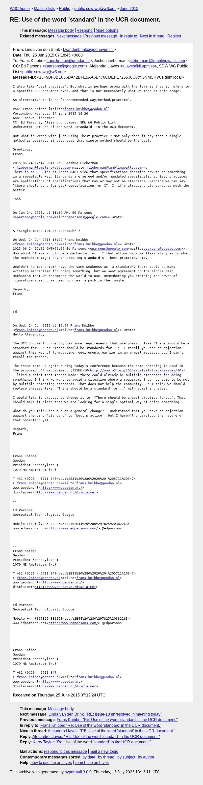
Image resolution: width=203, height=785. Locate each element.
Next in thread (152, 36)
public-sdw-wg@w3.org (95, 8)
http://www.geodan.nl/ (61, 487)
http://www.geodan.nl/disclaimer (65, 492)
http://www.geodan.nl (60, 681)
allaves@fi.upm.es (138, 66)
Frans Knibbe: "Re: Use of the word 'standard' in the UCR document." (117, 720)
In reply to (128, 36)
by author (146, 757)
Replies (174, 36)
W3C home (20, 8)
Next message (69, 36)
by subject (126, 757)
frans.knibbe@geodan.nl (68, 61)
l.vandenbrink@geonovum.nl (88, 49)
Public (64, 8)
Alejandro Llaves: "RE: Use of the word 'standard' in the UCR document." (111, 731)
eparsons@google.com (65, 66)
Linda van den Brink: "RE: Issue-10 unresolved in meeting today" (105, 714)
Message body (61, 30)
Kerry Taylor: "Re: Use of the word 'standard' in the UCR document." (92, 742)
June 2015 (129, 8)
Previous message (100, 36)
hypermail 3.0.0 (78, 772)
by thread (106, 757)
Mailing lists (44, 8)
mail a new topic (104, 751)
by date (88, 757)
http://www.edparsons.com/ (73, 528)
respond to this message (65, 751)
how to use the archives (51, 762)
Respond (84, 30)
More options (107, 30)
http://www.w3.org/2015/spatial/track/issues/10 (135, 370)
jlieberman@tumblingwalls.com (157, 61)
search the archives (92, 762)
